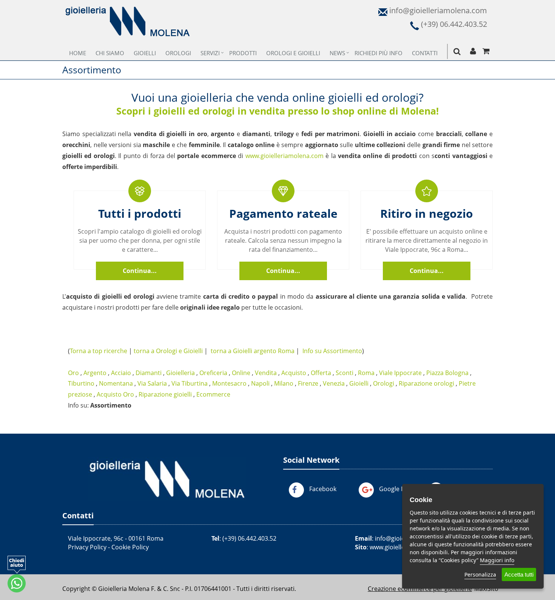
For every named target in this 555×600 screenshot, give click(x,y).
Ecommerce (213, 394)
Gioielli (145, 53)
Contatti (425, 53)
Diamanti (149, 373)
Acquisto (293, 373)
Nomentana (116, 383)
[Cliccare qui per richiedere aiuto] (17, 574)
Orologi (178, 53)
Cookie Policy (130, 547)
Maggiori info (497, 560)
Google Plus (396, 489)
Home (77, 53)
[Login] (472, 51)
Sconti (344, 373)
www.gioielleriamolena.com (284, 156)
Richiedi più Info (378, 53)
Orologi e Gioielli (293, 53)
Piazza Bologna (447, 373)
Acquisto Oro (115, 394)
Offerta (321, 373)
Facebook (322, 489)
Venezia (334, 383)
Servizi (210, 53)
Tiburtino (81, 383)
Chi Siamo (110, 53)
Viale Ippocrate (400, 373)
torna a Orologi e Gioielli (168, 351)
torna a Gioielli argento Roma (252, 351)
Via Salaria (152, 383)
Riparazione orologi (426, 383)
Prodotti (243, 53)
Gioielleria (180, 373)
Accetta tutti (518, 574)
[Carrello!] (486, 51)
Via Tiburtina (189, 383)
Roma (366, 373)
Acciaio (121, 373)
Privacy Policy (87, 547)
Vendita (266, 373)
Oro (73, 373)
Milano (283, 383)
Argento (94, 373)
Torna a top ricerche (98, 351)
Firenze (308, 383)
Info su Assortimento (332, 351)
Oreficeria (213, 373)
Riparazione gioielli (165, 394)
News (337, 53)
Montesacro (229, 383)
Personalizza (480, 574)
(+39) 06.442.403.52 (249, 538)
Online (241, 373)
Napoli (260, 383)
